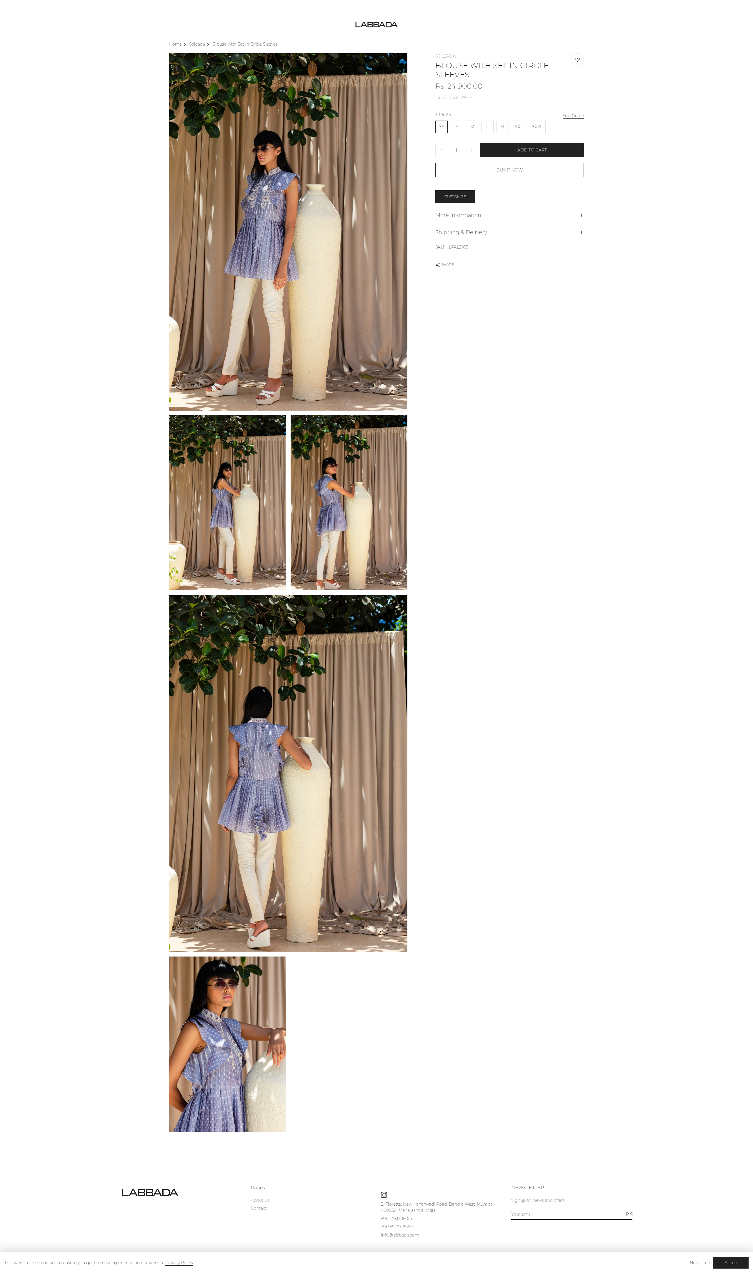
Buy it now (510, 170)
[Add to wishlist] (577, 59)
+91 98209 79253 (397, 1226)
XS (441, 126)
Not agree (700, 1262)
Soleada (445, 56)
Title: (443, 114)
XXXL (537, 126)
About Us (260, 1200)
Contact (259, 1208)
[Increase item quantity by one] (471, 150)
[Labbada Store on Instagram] (384, 1194)
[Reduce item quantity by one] (441, 150)
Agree (731, 1262)
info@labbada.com (400, 1235)
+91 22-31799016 (396, 1218)
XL (502, 126)
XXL (519, 126)
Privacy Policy (179, 1262)
